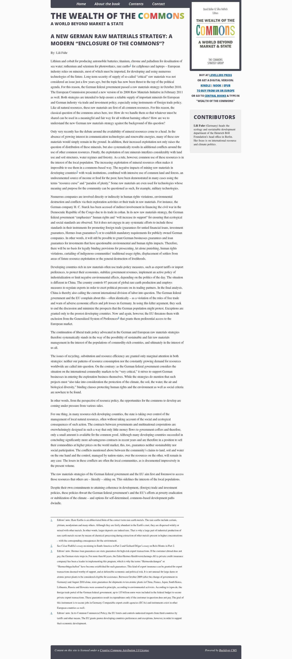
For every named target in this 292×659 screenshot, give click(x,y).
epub (227, 85)
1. (51, 520)
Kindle (206, 85)
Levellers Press (220, 75)
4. (51, 613)
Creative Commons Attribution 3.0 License (124, 650)
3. (51, 551)
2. (51, 546)
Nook (217, 85)
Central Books (215, 96)
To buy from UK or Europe (215, 90)
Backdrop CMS (228, 650)
